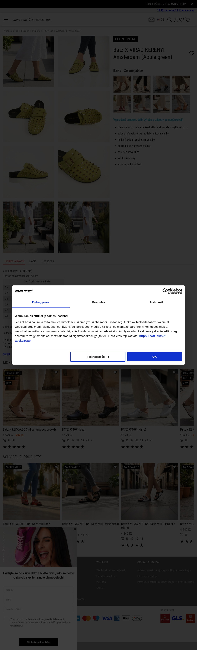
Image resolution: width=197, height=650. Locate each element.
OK (154, 356)
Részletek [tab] (98, 302)
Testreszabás (96, 356)
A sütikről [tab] (156, 302)
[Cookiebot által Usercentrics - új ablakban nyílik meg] (165, 291)
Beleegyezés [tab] (40, 302)
